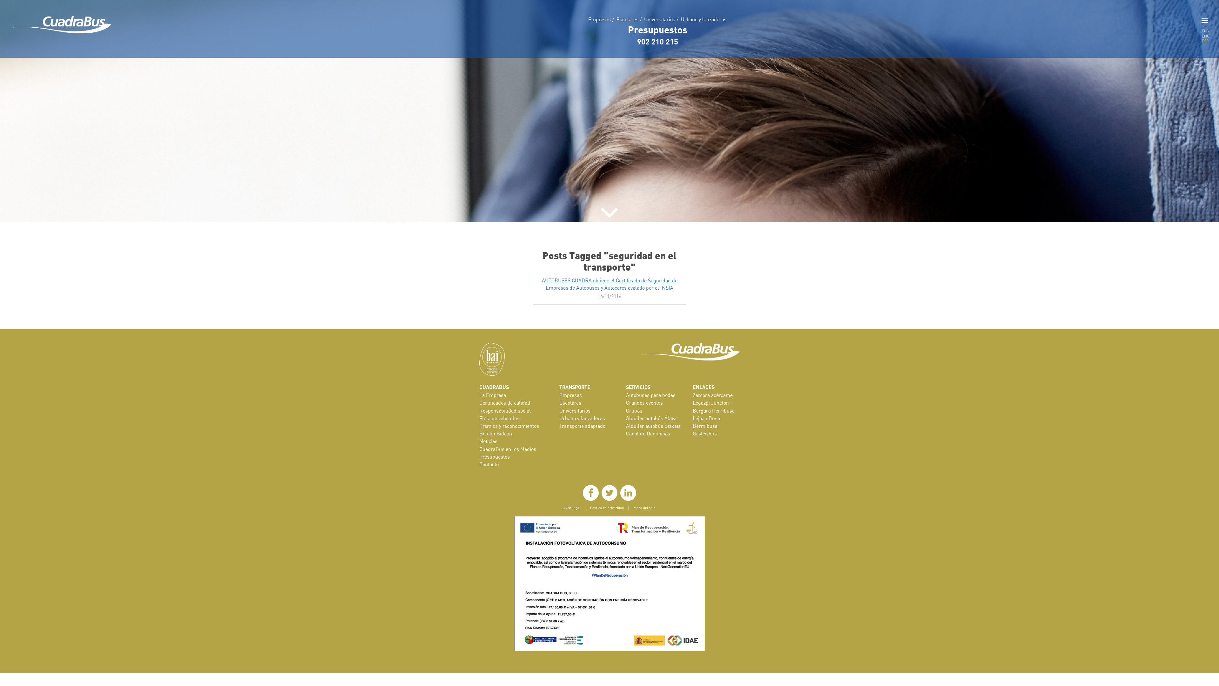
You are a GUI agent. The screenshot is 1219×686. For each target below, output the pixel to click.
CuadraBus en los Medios (507, 449)
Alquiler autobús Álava (651, 418)
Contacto (489, 464)
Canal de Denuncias (648, 433)
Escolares (627, 19)
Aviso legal (571, 508)
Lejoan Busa (706, 418)
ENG (1205, 36)
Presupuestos (657, 29)
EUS (1205, 31)
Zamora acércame (713, 395)
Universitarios (659, 19)
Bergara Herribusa (714, 410)
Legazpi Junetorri (712, 403)
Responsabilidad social (505, 410)
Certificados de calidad (504, 403)
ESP (1205, 40)
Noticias (488, 441)
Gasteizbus (705, 433)
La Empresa (492, 395)
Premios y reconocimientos (509, 426)
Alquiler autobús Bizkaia (653, 426)
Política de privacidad (607, 508)
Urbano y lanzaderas (704, 19)
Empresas (599, 19)
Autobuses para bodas (651, 395)
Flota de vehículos (499, 418)
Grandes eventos (644, 403)
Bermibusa (705, 426)
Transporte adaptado (582, 426)
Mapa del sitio (645, 508)
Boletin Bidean (495, 433)
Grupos (634, 410)
